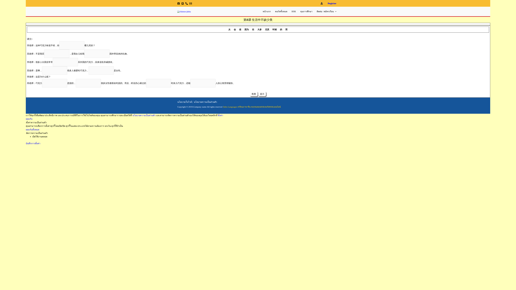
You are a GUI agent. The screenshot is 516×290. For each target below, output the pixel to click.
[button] (335, 11)
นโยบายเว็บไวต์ (184, 102)
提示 (262, 94)
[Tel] (186, 3)
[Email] (190, 3)
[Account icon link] (321, 3)
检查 (254, 94)
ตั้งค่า (220, 115)
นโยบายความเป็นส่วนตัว (205, 102)
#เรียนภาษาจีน (244, 107)
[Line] (182, 3)
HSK (294, 11)
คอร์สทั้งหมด (281, 11)
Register (332, 3)
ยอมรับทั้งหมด (32, 129)
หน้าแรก (267, 11)
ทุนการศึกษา (306, 11)
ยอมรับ (29, 119)
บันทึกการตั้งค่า (33, 143)
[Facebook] (178, 3)
